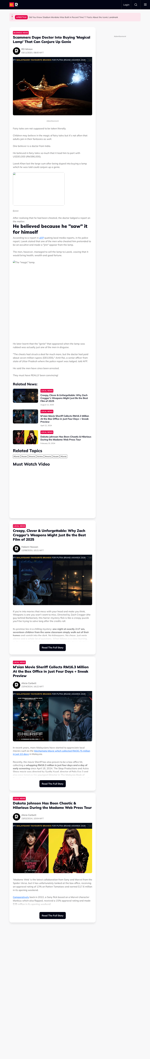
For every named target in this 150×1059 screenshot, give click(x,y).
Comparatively (21, 897)
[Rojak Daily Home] (14, 4)
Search (135, 4)
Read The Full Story (52, 647)
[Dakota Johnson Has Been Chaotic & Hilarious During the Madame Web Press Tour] (25, 437)
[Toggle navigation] (145, 4)
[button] (12, 14)
